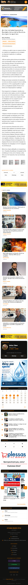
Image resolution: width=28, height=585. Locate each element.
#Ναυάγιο (5, 41)
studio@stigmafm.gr (14, 567)
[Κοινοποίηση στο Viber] (6, 446)
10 (2, 397)
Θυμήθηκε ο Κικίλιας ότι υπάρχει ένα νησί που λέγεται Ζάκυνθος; (17, 424)
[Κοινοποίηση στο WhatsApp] (14, 446)
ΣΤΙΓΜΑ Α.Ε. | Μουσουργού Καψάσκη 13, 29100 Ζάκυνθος (15, 540)
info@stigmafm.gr (15, 538)
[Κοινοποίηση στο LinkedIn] (22, 443)
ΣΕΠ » (25, 407)
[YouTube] (14, 575)
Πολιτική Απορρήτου (11, 583)
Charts (14, 552)
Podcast (15, 554)
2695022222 (15, 536)
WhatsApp (14, 175)
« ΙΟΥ (3, 407)
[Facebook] (11, 575)
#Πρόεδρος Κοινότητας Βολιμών (9, 43)
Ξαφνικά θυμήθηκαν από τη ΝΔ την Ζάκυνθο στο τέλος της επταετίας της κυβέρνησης (16, 429)
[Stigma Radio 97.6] (3, 2)
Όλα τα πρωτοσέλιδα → (21, 504)
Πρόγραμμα (14, 550)
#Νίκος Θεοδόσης (11, 41)
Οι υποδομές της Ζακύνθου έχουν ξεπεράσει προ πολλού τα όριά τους (16, 419)
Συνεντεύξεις (14, 548)
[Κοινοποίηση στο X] (14, 443)
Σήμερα (14, 546)
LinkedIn (22, 172)
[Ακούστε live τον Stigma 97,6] (25, 2)
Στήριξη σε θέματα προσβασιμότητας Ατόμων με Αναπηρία (16, 414)
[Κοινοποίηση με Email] (22, 446)
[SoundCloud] (17, 575)
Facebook (6, 172)
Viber (6, 175)
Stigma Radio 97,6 (10, 579)
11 (6, 397)
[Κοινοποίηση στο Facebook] (6, 443)
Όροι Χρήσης (18, 583)
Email (22, 175)
